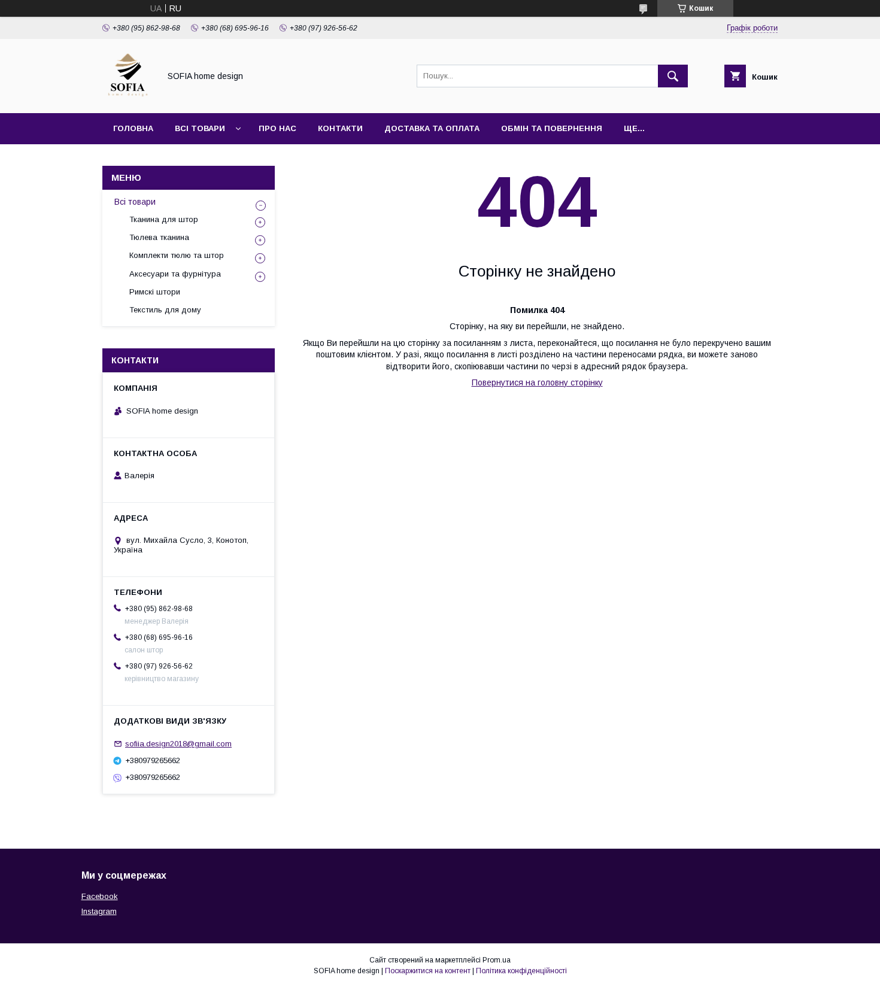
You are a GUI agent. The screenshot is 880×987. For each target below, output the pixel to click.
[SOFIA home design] (127, 97)
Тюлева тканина (159, 237)
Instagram (99, 911)
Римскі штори (154, 291)
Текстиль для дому (165, 309)
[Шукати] (673, 76)
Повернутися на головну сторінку (537, 382)
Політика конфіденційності (521, 971)
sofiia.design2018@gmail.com (178, 743)
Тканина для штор (163, 219)
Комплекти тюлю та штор (176, 255)
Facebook (99, 896)
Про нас (277, 128)
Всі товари (200, 128)
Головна (133, 128)
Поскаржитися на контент (428, 971)
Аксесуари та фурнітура (175, 273)
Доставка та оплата (432, 128)
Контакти (340, 128)
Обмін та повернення (551, 128)
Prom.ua (497, 960)
